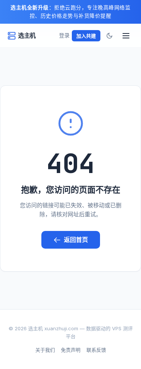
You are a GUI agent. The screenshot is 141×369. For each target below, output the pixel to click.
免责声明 (70, 350)
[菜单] (125, 35)
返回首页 (76, 239)
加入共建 (86, 36)
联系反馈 (96, 350)
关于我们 (45, 350)
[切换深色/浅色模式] (109, 36)
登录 (64, 35)
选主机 (27, 35)
